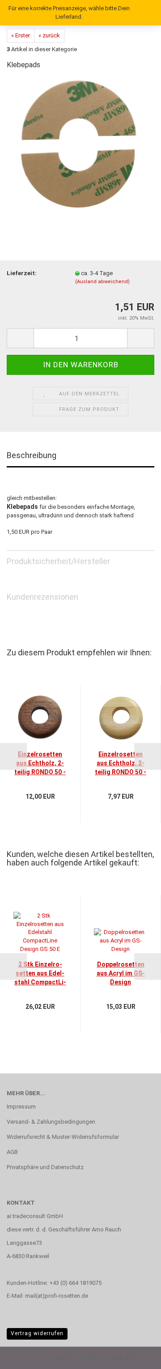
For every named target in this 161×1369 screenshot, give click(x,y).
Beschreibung (31, 455)
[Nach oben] (136, 1355)
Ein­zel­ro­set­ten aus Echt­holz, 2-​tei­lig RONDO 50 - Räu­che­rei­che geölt (40, 763)
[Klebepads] (81, 144)
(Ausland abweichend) (102, 281)
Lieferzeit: (22, 273)
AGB (12, 1152)
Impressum (21, 1106)
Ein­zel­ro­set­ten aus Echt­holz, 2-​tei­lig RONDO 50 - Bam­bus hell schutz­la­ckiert (120, 763)
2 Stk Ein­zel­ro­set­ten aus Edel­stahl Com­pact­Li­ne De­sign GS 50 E (40, 974)
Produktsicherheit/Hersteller (58, 561)
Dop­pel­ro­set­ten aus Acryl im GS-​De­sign (121, 973)
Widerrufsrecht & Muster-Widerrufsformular (63, 1136)
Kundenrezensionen (42, 596)
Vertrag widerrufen (37, 1333)
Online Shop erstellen (50, 1357)
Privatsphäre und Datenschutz (45, 1167)
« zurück (49, 35)
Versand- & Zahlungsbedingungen (51, 1121)
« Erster (20, 35)
